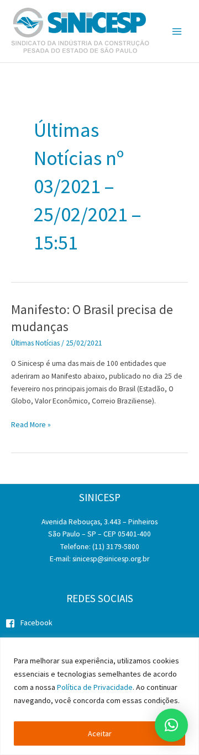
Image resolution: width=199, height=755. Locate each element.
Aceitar (100, 733)
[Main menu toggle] (177, 31)
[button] (171, 725)
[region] (99, 696)
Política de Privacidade (95, 687)
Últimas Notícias (35, 343)
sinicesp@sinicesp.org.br (110, 558)
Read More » (31, 425)
